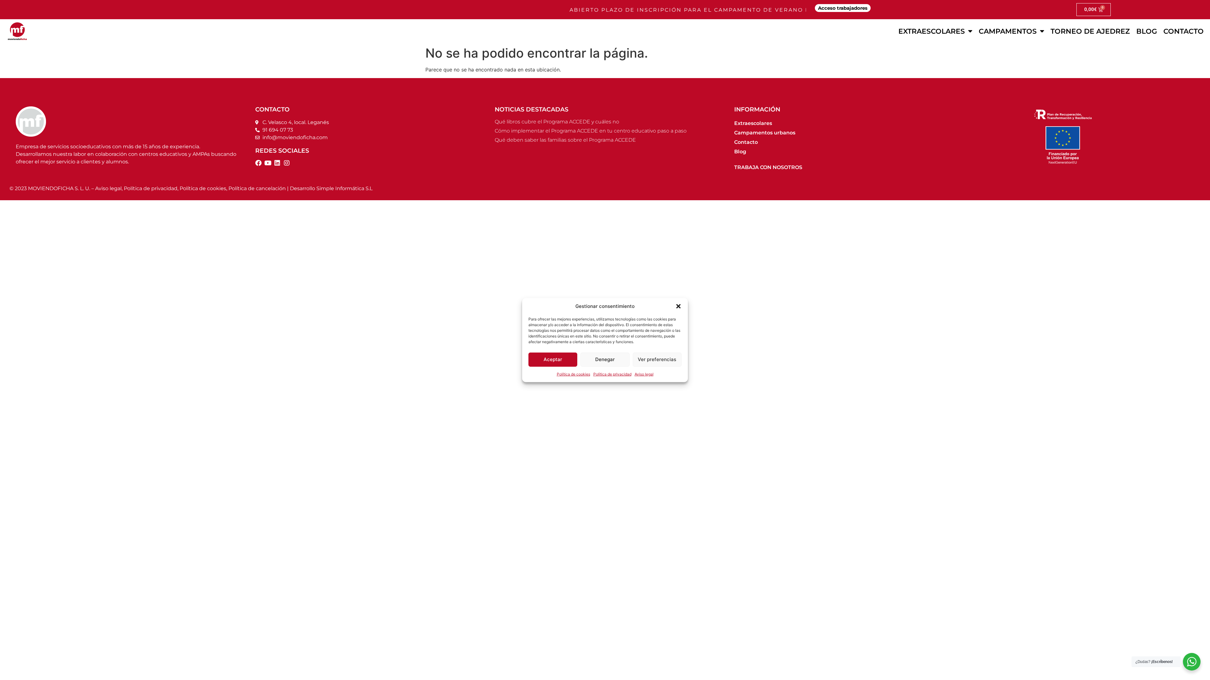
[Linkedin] (277, 163)
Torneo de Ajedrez (1090, 31)
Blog (1146, 31)
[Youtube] (268, 163)
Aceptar (553, 359)
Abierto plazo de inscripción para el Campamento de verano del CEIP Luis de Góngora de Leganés (738, 10)
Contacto (1183, 31)
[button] (678, 306)
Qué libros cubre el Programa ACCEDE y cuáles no (557, 122)
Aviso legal (644, 373)
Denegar (605, 359)
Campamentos (1008, 31)
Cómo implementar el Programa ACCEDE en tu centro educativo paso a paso (591, 131)
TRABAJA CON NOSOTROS (768, 167)
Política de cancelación (257, 188)
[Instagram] (287, 163)
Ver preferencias (657, 359)
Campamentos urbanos (764, 133)
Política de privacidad (612, 373)
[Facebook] (258, 163)
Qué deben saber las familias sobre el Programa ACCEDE (565, 140)
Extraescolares (931, 31)
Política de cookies (573, 373)
